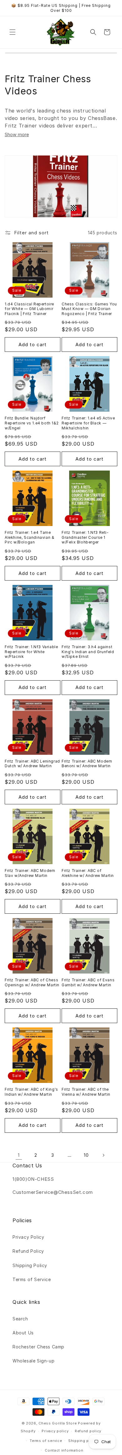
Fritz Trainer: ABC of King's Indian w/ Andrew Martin (31, 1092)
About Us (23, 1332)
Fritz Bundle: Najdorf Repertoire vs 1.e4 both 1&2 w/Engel (31, 423)
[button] (12, 32)
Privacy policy (55, 1431)
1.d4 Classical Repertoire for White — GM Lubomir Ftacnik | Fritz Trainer (29, 309)
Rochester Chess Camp (38, 1346)
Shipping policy (83, 1440)
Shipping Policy (30, 1265)
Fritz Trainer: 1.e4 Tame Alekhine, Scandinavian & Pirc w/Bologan (29, 537)
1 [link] (19, 1155)
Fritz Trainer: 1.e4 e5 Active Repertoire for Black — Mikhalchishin (88, 423)
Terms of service (46, 1440)
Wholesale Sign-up (33, 1360)
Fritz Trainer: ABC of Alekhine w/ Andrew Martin (88, 873)
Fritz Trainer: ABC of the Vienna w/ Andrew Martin (86, 1092)
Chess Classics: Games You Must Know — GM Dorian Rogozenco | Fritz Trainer (89, 309)
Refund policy (88, 1431)
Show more (17, 134)
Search (20, 1318)
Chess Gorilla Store (57, 1423)
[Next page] (103, 1155)
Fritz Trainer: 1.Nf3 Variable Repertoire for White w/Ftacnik (31, 651)
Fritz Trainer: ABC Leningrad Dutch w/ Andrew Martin (32, 763)
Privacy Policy (28, 1237)
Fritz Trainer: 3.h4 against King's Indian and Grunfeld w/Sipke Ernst (88, 651)
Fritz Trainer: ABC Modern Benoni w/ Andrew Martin (87, 763)
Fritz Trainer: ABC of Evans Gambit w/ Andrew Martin (88, 982)
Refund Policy (28, 1251)
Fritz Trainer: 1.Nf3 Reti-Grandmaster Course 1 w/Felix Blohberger (85, 537)
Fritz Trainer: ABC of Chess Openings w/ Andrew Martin (32, 982)
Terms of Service (32, 1279)
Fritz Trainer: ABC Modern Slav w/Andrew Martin (30, 873)
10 (86, 1155)
